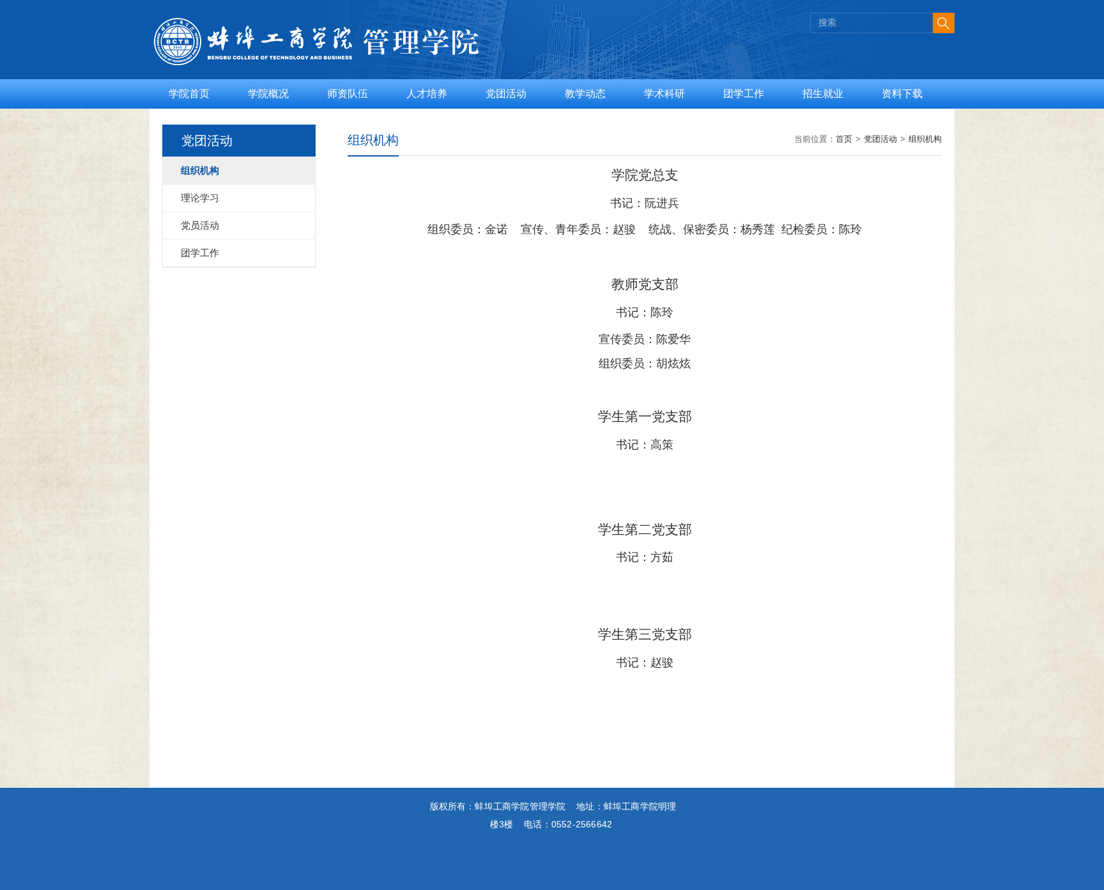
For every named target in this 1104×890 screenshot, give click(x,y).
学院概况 (268, 93)
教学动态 (585, 93)
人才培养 (426, 93)
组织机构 (925, 139)
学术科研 (664, 93)
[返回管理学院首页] (354, 20)
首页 (844, 139)
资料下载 (902, 93)
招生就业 (822, 93)
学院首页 (189, 93)
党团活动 (506, 93)
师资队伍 (347, 93)
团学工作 (743, 93)
